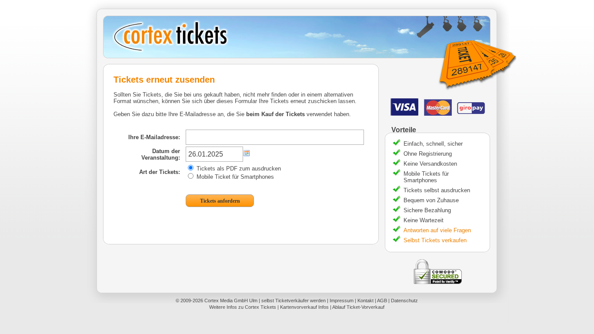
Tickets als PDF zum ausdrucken (238, 168)
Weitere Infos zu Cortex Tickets (242, 307)
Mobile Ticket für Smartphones (234, 177)
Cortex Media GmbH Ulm (230, 300)
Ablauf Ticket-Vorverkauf (358, 307)
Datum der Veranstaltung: (160, 154)
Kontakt (365, 300)
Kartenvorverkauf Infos (304, 307)
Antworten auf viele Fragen (437, 230)
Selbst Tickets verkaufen (435, 240)
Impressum (342, 300)
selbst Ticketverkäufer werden (293, 300)
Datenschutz (404, 300)
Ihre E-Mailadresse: (154, 137)
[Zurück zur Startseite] (300, 37)
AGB (382, 300)
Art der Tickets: (159, 172)
